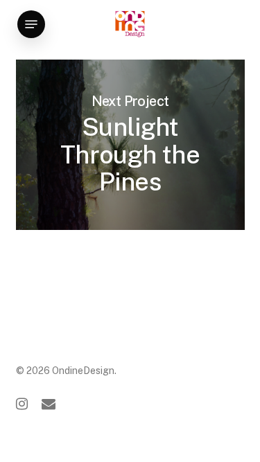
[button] (31, 24)
